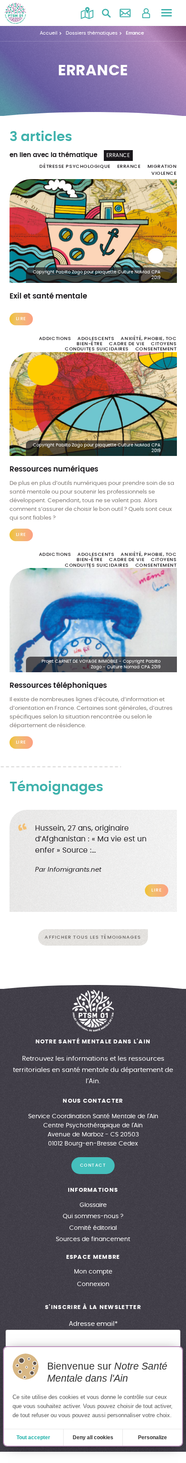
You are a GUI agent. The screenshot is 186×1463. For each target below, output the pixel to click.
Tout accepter (33, 1437)
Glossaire (93, 1205)
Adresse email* (93, 1324)
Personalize (152, 1437)
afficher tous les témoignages (93, 937)
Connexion (93, 1284)
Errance (135, 33)
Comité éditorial (93, 1228)
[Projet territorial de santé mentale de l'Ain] (15, 13)
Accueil (49, 33)
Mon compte (93, 1272)
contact (93, 1165)
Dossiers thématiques (92, 33)
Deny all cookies (93, 1437)
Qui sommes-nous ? (93, 1216)
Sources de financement (93, 1239)
